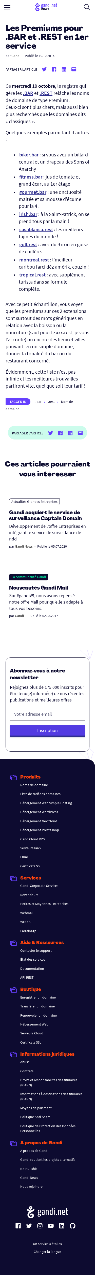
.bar (38, 401)
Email (24, 857)
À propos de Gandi (34, 1150)
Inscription (47, 730)
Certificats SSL (30, 866)
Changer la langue (47, 1252)
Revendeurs (29, 894)
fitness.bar (30, 176)
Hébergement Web (34, 1024)
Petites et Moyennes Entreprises (44, 903)
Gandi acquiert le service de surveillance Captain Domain (45, 515)
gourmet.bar (32, 192)
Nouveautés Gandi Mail (39, 588)
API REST (27, 977)
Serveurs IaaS (30, 848)
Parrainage (28, 931)
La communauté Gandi (28, 577)
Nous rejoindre (31, 1186)
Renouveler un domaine (38, 1015)
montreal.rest (34, 259)
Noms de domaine (34, 785)
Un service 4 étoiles (47, 1243)
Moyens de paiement (36, 1108)
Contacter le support (36, 950)
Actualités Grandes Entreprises (34, 501)
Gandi (15, 55)
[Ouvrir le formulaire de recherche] (87, 7)
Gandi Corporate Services (39, 885)
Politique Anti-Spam (35, 1117)
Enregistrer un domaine (38, 997)
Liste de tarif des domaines (40, 794)
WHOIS (25, 921)
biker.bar (29, 154)
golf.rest (28, 244)
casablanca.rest (36, 229)
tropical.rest (32, 274)
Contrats (26, 1071)
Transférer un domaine (37, 1006)
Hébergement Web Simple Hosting (46, 803)
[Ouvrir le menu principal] (7, 7)
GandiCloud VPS (32, 839)
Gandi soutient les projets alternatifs (47, 1159)
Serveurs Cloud (31, 1033)
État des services (32, 959)
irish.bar (28, 214)
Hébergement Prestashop (39, 830)
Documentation (32, 968)
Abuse (25, 1062)
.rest (51, 401)
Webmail (26, 913)
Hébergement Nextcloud (38, 821)
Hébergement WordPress (39, 812)
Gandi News (24, 546)
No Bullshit (28, 1168)
